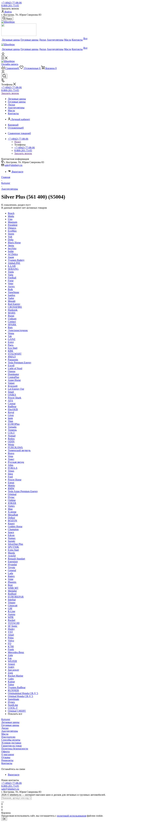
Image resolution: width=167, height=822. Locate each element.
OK (4, 819)
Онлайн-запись (9, 64)
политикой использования (71, 815)
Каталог (5, 719)
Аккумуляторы (9, 731)
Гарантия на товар (11, 745)
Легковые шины (10, 722)
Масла (4, 734)
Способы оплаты (10, 739)
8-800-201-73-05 (10, 5)
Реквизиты (7, 760)
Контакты (6, 763)
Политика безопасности (14, 748)
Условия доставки (11, 742)
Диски (4, 728)
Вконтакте (17, 171)
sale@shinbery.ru (13, 165)
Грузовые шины (10, 725)
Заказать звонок (10, 93)
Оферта (5, 751)
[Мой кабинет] (3, 55)
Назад (17, 141)
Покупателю (8, 736)
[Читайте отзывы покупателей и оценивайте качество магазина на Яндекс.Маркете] (18, 35)
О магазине (7, 754)
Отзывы (5, 757)
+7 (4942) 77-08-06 (11, 2)
